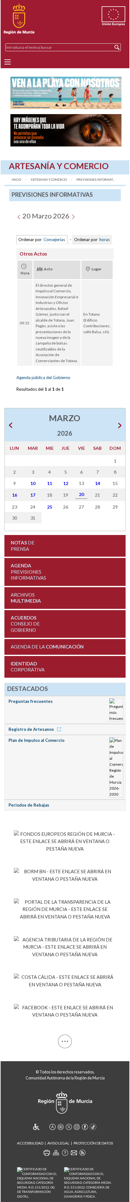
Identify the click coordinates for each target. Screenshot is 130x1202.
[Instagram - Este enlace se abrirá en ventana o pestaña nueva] (76, 1127)
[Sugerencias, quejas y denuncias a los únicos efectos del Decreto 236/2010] (74, 1153)
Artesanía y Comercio (49, 179)
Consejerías (54, 239)
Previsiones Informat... (95, 179)
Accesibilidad (30, 1143)
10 (32, 483)
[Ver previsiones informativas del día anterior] (18, 216)
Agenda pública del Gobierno (43, 377)
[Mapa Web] (56, 1153)
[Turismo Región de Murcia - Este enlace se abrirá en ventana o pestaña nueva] (65, 979)
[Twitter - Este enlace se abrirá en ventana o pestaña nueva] (69, 1127)
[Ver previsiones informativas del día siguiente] (73, 216)
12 (65, 483)
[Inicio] (19, 19)
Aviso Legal (58, 1143)
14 (97, 483)
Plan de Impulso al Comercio (36, 740)
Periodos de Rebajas (29, 805)
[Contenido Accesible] (40, 1127)
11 (49, 483)
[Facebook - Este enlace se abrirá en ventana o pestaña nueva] (65, 1009)
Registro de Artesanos (32, 729)
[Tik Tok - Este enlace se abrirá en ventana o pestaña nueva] (93, 1127)
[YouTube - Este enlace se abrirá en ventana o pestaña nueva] (60, 1127)
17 (32, 495)
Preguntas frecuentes (31, 701)
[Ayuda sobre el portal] (65, 1153)
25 (49, 507)
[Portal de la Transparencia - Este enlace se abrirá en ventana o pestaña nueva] (65, 908)
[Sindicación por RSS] (82, 1153)
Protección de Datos (93, 1143)
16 (14, 495)
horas (104, 239)
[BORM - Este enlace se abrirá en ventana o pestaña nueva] (65, 874)
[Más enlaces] (65, 1040)
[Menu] (7, 61)
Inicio (16, 179)
